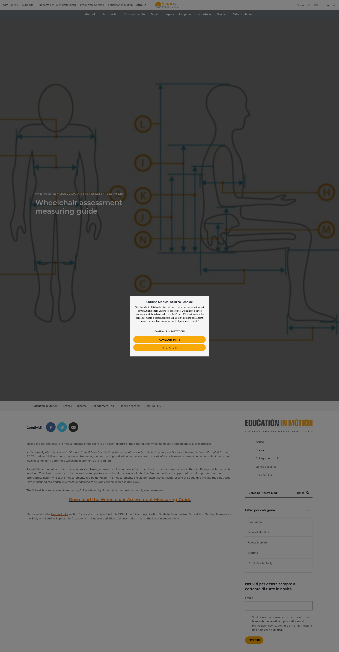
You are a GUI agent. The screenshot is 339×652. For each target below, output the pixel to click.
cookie (179, 307)
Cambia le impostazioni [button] (169, 331)
